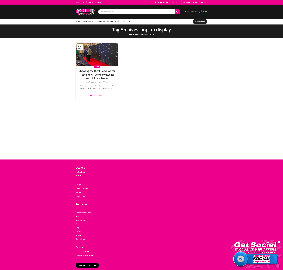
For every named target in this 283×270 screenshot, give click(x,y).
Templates (79, 209)
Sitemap (78, 224)
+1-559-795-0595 (82, 252)
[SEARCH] (177, 11)
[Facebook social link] (153, 2)
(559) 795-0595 (80, 2)
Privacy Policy (80, 196)
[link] (256, 254)
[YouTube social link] (161, 2)
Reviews (78, 231)
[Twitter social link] (155, 2)
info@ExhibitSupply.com (95, 2)
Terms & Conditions (82, 189)
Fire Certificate (80, 239)
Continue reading (96, 95)
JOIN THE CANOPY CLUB (87, 265)
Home (130, 34)
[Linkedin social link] (167, 2)
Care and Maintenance (83, 213)
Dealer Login (80, 176)
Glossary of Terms (82, 235)
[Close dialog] (279, 242)
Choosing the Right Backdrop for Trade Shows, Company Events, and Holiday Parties (97, 74)
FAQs (77, 216)
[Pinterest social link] (164, 2)
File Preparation (81, 220)
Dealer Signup (80, 172)
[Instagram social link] (158, 2)
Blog (97, 66)
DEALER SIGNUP (200, 21)
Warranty (79, 192)
